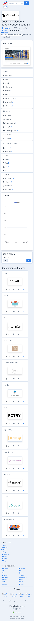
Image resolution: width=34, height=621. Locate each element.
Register (5, 547)
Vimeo (22, 584)
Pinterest (5, 579)
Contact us (6, 554)
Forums (5, 549)
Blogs (4, 552)
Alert (26, 28)
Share (5, 30)
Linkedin (5, 577)
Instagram (6, 571)
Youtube (5, 575)
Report (5, 32)
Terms (5, 558)
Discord (22, 571)
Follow (18, 28)
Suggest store (6, 561)
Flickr (21, 573)
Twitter (5, 573)
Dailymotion (23, 577)
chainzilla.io (7, 28)
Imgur (21, 579)
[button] (5, 6)
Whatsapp (5, 582)
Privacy (5, 556)
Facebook (5, 568)
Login (4, 545)
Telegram (22, 568)
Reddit (5, 584)
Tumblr (22, 575)
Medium (22, 582)
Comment (6, 257)
